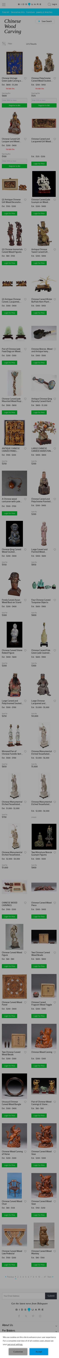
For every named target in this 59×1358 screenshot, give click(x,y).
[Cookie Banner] (29, 1345)
